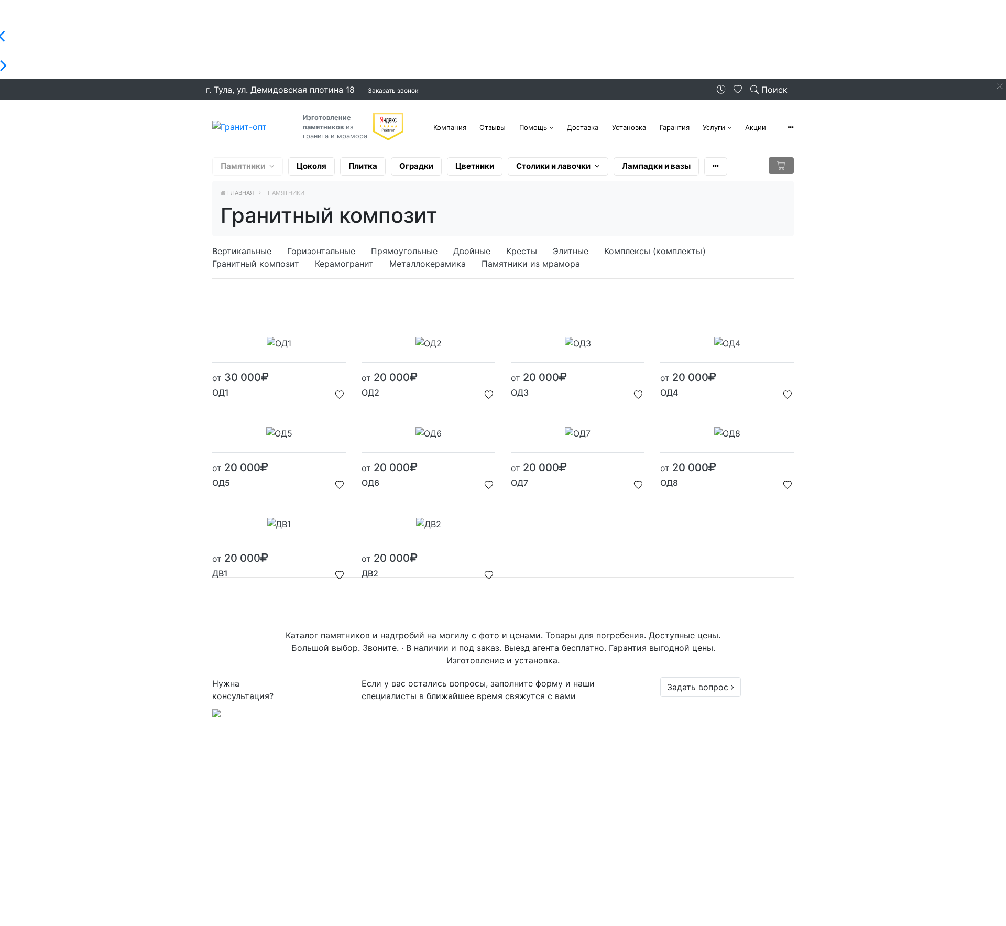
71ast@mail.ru (709, 911)
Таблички (430, 801)
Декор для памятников (459, 813)
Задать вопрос (699, 687)
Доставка (582, 127)
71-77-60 (705, 725)
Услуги (714, 127)
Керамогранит (344, 263)
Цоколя (311, 166)
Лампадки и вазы (656, 166)
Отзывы (492, 127)
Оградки (416, 166)
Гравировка (435, 826)
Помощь (533, 127)
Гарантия (675, 127)
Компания (449, 127)
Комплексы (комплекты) (655, 251)
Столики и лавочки (553, 166)
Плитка (362, 166)
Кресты (521, 251)
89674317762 (717, 738)
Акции (755, 127)
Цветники (474, 166)
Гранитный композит (255, 263)
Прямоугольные (404, 251)
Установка (629, 127)
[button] (791, 127)
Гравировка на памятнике (465, 851)
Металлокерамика (427, 263)
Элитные (570, 251)
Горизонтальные (321, 251)
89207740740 (718, 750)
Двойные (471, 251)
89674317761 (716, 763)
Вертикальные (241, 251)
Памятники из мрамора (531, 263)
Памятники (243, 166)
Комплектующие (445, 838)
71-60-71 (704, 712)
